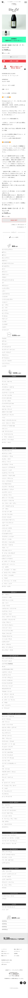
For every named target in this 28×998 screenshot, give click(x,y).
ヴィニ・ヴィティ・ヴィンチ (9, 843)
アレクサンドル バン (7, 450)
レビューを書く (15, 237)
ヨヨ (3, 780)
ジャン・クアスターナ (7, 481)
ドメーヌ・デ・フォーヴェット (9, 840)
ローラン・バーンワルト (8, 439)
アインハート (5, 378)
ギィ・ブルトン (6, 594)
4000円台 (4, 923)
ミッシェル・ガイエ (7, 815)
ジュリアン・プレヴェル (8, 486)
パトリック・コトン (7, 627)
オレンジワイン (6, 257)
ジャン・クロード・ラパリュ (9, 616)
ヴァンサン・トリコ (7, 857)
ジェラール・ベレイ (7, 611)
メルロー (4, 327)
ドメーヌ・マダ (6, 760)
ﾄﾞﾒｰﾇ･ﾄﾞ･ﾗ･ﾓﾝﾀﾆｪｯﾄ (7, 680)
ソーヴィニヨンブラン (7, 299)
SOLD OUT (15, 57)
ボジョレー (4, 344)
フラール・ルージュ (7, 735)
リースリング (5, 329)
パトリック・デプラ (7, 528)
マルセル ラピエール (7, 636)
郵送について (4, 955)
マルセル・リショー (7, 691)
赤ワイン (4, 255)
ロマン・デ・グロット (7, 647)
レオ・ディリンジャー (7, 431)
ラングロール (5, 793)
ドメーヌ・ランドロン (7, 514)
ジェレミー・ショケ (7, 470)
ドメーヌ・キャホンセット (8, 906)
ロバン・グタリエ (6, 644)
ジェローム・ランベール (8, 472)
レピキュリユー (6, 641)
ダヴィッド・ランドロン (8, 497)
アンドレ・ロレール (7, 381)
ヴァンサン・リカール (7, 544)
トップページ (4, 949)
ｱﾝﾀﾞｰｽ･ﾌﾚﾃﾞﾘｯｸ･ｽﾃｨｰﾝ (8, 658)
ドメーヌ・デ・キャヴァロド (9, 810)
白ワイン (4, 252)
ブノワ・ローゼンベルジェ (8, 854)
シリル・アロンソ (6, 622)
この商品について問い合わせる (17, 224)
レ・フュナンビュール (7, 434)
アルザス (4, 338)
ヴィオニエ (4, 316)
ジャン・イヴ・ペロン (7, 807)
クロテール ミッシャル (7, 600)
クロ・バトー (5, 603)
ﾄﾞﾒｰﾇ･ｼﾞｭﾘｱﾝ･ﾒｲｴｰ (7, 398)
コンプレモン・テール (7, 464)
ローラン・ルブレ (6, 586)
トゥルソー (4, 302)
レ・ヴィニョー (6, 708)
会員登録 (15, 953)
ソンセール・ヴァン (7, 495)
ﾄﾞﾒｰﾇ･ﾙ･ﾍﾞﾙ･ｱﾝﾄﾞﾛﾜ (7, 683)
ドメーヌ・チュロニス (7, 755)
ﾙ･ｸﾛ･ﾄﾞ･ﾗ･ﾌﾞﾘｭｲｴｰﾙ (7, 558)
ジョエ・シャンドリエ (7, 724)
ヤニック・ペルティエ (7, 777)
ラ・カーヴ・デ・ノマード (8, 782)
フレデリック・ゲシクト (8, 414)
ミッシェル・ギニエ (7, 638)
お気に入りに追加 (14, 61)
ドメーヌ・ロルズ (6, 876)
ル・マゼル (4, 702)
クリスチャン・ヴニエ (7, 456)
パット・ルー (5, 909)
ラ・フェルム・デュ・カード (9, 785)
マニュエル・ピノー (7, 550)
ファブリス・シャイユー (8, 536)
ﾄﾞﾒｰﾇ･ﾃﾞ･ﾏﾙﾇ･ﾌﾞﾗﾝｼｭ (7, 813)
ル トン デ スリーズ (7, 796)
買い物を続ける (20, 227)
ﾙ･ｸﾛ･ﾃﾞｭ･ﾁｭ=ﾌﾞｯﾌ (6, 556)
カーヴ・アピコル (6, 719)
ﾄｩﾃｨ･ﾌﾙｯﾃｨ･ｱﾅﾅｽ (6, 749)
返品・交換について (18, 949)
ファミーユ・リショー (7, 685)
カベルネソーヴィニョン (8, 263)
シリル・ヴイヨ (6, 605)
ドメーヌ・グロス (6, 400)
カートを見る (16, 955)
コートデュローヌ (6, 346)
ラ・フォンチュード (7, 791)
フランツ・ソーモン (7, 539)
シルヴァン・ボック (7, 672)
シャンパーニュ (6, 363)
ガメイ (3, 269)
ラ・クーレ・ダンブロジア (8, 553)
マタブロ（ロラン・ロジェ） (9, 771)
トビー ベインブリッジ (7, 522)
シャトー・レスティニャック (9, 873)
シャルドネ (4, 296)
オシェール (4, 384)
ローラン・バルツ (6, 442)
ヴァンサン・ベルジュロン (8, 542)
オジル (3, 666)
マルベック (4, 318)
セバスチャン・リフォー (8, 489)
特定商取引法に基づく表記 (6, 960)
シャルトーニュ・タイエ (8, 895)
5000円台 (4, 926)
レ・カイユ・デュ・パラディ (9, 572)
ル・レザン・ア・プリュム (8, 561)
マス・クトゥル (6, 768)
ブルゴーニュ (5, 355)
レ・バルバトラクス (7, 824)
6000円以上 (5, 929)
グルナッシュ (5, 274)
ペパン (3, 417)
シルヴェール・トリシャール (9, 608)
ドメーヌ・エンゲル (7, 395)
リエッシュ (4, 428)
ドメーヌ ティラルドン (7, 625)
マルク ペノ (5, 547)
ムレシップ (4, 774)
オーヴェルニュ (6, 357)
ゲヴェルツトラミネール (8, 280)
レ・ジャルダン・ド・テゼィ (9, 569)
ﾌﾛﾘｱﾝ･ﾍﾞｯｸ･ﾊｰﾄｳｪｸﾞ (7, 412)
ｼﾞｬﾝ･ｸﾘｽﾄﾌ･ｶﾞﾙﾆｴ (6, 483)
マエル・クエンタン (7, 633)
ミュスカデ (4, 324)
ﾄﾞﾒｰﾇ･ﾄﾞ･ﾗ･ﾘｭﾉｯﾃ (6, 517)
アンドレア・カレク (7, 661)
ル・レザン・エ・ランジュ (8, 699)
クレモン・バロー (6, 459)
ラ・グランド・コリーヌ (8, 694)
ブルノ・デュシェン (7, 738)
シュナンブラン (6, 288)
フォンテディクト (6, 732)
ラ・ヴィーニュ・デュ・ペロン (9, 818)
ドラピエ (4, 898)
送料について (4, 951)
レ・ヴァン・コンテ (7, 583)
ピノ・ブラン (5, 304)
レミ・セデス (5, 567)
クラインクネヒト (6, 389)
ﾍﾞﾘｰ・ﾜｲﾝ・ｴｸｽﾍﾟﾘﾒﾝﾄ (7, 860)
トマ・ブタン (5, 508)
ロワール (4, 341)
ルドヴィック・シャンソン (8, 564)
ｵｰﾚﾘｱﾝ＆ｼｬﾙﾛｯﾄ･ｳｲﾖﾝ (7, 669)
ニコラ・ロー (5, 525)
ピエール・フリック (7, 409)
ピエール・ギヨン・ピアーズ (9, 727)
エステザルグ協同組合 (7, 663)
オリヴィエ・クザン (7, 453)
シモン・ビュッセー (7, 871)
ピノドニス (4, 310)
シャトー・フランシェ (7, 478)
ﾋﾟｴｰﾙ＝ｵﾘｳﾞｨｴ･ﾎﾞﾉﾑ (7, 533)
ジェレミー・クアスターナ (8, 467)
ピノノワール (5, 313)
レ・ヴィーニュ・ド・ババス (9, 580)
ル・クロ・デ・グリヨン (8, 697)
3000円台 (4, 921)
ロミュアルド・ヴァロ (7, 650)
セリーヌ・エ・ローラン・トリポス (10, 838)
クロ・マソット (6, 721)
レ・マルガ (4, 578)
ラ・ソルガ (4, 788)
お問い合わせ (4, 964)
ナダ (3, 766)
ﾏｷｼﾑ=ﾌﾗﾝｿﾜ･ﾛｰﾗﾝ (6, 688)
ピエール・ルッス (6, 730)
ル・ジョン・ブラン (7, 885)
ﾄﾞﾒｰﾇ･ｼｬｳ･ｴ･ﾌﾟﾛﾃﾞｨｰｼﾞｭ (8, 519)
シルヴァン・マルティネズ (8, 475)
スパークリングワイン (7, 249)
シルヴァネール (6, 293)
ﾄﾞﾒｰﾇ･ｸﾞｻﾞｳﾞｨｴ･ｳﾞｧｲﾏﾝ (8, 403)
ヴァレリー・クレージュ (8, 882)
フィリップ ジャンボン (7, 630)
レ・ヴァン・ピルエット (8, 436)
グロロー (4, 277)
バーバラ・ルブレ (6, 531)
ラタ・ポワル (5, 821)
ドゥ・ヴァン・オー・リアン (9, 503)
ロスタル (4, 887)
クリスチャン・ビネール (8, 387)
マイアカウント (17, 951)
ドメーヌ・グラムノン (7, 677)
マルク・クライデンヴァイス (9, 420)
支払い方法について (5, 953)
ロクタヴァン (5, 827)
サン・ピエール (6, 804)
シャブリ (4, 366)
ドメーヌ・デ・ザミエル (8, 757)
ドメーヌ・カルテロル (7, 752)
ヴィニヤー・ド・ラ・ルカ (8, 744)
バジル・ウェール (6, 406)
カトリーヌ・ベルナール (8, 716)
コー (3, 282)
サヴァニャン (5, 285)
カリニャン (4, 271)
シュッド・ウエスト (7, 360)
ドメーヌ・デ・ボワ (7, 511)
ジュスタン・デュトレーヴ (8, 619)
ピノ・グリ (4, 307)
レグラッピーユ (6, 862)
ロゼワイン (4, 260)
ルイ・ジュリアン (6, 705)
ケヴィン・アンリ (6, 461)
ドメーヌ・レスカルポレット (9, 763)
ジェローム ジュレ (6, 674)
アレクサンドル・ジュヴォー (9, 835)
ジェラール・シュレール (8, 392)
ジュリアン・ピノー (7, 492)
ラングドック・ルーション (8, 349)
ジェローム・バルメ (7, 614)
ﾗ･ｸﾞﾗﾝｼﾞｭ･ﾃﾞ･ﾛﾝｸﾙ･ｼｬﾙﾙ (8, 425)
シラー (3, 291)
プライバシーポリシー (5, 962)
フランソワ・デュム (7, 851)
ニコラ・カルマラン (7, 879)
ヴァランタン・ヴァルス (8, 741)
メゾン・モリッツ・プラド (8, 423)
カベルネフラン (6, 266)
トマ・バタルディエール (8, 506)
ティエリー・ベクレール (8, 500)
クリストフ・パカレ (7, 597)
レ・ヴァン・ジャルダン (8, 575)
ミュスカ (4, 321)
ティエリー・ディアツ (7, 746)
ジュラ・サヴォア (6, 352)
